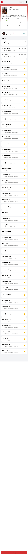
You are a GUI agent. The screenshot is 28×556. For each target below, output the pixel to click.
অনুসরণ (24, 33)
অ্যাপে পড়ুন (21, 2)
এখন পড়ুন (14, 553)
